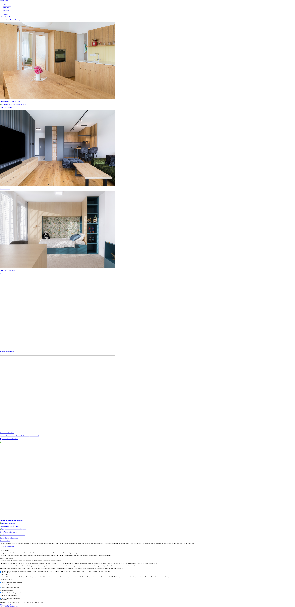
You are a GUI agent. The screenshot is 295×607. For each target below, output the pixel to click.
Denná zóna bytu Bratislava (9, 538)
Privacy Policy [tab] (3, 599)
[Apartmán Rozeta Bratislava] (19, 436)
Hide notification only (12, 606)
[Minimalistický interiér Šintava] (8, 523)
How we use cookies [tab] (5, 550)
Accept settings (3, 606)
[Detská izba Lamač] (13, 104)
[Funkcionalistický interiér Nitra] (57, 98)
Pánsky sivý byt (5, 189)
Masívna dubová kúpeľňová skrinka (11, 520)
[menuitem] (149, 3)
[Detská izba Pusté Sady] (57, 267)
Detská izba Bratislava (7, 433)
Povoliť (2, 546)
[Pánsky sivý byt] (57, 185)
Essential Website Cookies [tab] (6, 558)
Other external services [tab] (5, 574)
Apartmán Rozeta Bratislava (9, 439)
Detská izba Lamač (6, 107)
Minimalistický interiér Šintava (10, 526)
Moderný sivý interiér (7, 351)
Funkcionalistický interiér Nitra (10, 101)
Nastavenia (11, 546)
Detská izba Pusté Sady (7, 270)
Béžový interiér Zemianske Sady (10, 20)
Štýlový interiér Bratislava (8, 532)
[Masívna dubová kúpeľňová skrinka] (57, 442)
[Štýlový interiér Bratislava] (13, 529)
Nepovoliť (6, 546)
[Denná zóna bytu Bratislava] (12, 535)
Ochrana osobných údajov (6, 605)
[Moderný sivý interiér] (57, 273)
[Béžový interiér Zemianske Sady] (8, 16)
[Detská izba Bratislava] (57, 355)
